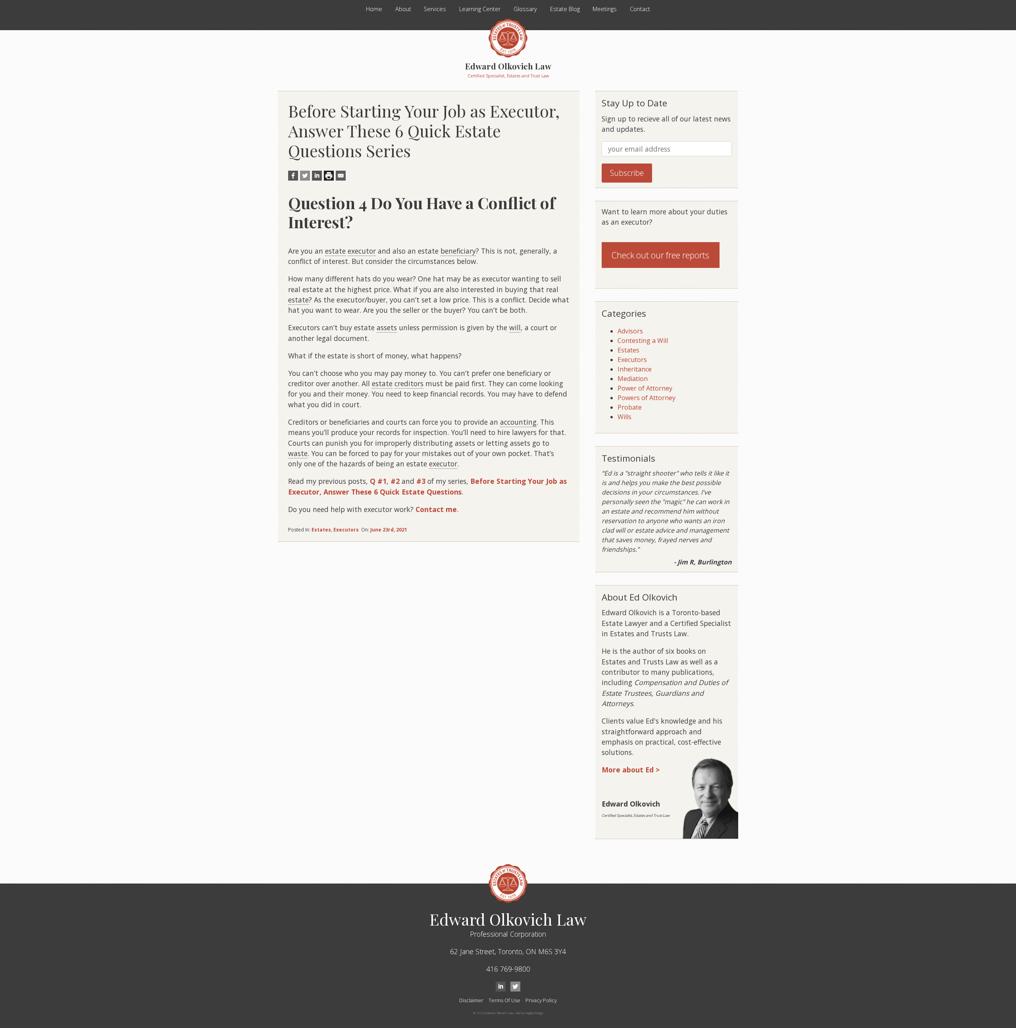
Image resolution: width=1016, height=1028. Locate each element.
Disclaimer (471, 1000)
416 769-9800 (508, 969)
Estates (321, 529)
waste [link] (298, 453)
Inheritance (635, 369)
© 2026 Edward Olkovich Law (493, 1013)
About (403, 9)
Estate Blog (565, 9)
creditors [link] (408, 383)
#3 (420, 481)
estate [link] (335, 251)
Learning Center (479, 9)
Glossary (525, 9)
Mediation (633, 378)
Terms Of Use (504, 1000)
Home (374, 9)
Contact (640, 9)
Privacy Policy (541, 1000)
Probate (630, 407)
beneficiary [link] (458, 251)
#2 (395, 481)
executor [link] (362, 251)
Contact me (436, 509)
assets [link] (387, 327)
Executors (346, 529)
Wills (624, 416)
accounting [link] (518, 422)
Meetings (605, 9)
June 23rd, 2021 (388, 529)
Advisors (630, 331)
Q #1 (378, 481)
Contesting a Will (643, 340)
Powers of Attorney (646, 397)
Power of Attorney (645, 388)
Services (435, 9)
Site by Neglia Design (529, 1013)
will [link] (515, 327)
